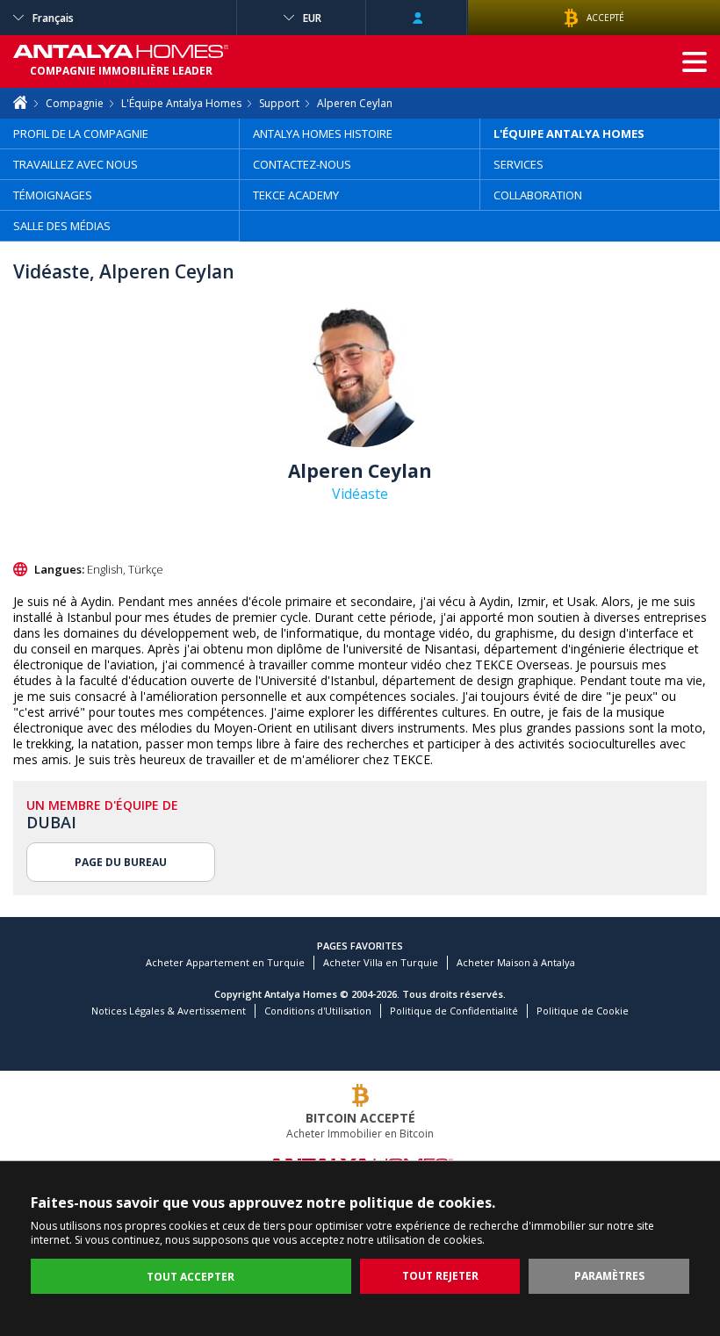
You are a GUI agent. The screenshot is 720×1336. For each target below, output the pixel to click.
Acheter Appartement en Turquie (225, 962)
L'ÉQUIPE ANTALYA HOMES (568, 133)
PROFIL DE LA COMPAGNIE (80, 133)
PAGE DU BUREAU (121, 862)
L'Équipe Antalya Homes (181, 103)
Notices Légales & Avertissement (168, 1010)
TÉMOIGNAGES (52, 195)
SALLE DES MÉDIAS (62, 226)
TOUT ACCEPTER (190, 1276)
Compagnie (75, 103)
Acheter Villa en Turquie (380, 962)
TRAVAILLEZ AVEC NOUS (75, 164)
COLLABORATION (537, 195)
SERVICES (518, 164)
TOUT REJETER (440, 1275)
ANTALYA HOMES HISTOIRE (322, 133)
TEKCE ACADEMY (296, 195)
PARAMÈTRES (609, 1275)
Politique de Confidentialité (454, 1010)
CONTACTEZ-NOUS (302, 164)
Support (279, 103)
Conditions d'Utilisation (317, 1010)
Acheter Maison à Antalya (516, 962)
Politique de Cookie (582, 1010)
